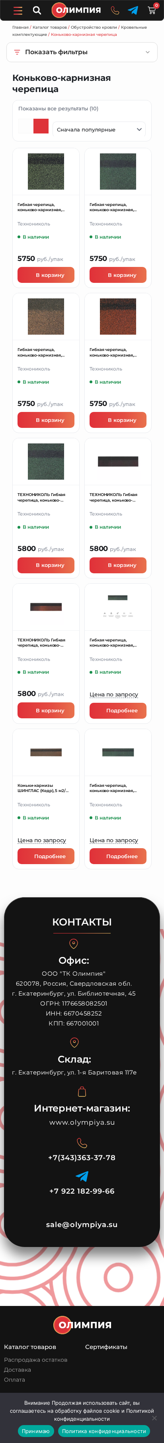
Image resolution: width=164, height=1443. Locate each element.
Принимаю (36, 1431)
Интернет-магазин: (82, 1108)
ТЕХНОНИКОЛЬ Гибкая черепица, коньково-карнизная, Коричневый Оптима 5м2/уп (115, 497)
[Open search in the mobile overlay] (38, 10)
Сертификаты (106, 1347)
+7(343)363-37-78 (82, 1157)
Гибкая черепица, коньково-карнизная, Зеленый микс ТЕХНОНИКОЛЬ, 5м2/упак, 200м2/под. (45, 207)
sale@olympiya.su (82, 1224)
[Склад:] (74, 1042)
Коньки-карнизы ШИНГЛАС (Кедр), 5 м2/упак (42, 788)
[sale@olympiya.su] (82, 1210)
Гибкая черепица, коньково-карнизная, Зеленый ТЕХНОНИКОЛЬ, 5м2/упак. (116, 642)
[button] (17, 10)
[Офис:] (73, 943)
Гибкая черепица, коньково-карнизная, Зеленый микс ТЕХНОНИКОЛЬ (112, 788)
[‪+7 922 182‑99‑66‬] (82, 1176)
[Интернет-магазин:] (82, 1091)
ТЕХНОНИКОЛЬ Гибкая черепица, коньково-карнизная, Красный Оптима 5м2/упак (41, 642)
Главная (20, 27)
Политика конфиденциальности (104, 1431)
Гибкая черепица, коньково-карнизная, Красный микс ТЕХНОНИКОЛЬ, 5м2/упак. (117, 352)
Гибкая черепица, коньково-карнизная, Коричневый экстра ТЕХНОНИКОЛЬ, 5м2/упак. (45, 352)
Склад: (74, 1059)
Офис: (74, 960)
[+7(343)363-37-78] (82, 1143)
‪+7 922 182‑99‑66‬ (82, 1191)
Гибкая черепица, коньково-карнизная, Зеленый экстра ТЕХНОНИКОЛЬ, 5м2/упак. (117, 207)
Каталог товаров (50, 27)
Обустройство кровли (94, 27)
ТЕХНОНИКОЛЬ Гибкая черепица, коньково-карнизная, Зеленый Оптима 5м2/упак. (41, 497)
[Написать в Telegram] (133, 10)
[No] (154, 1418)
